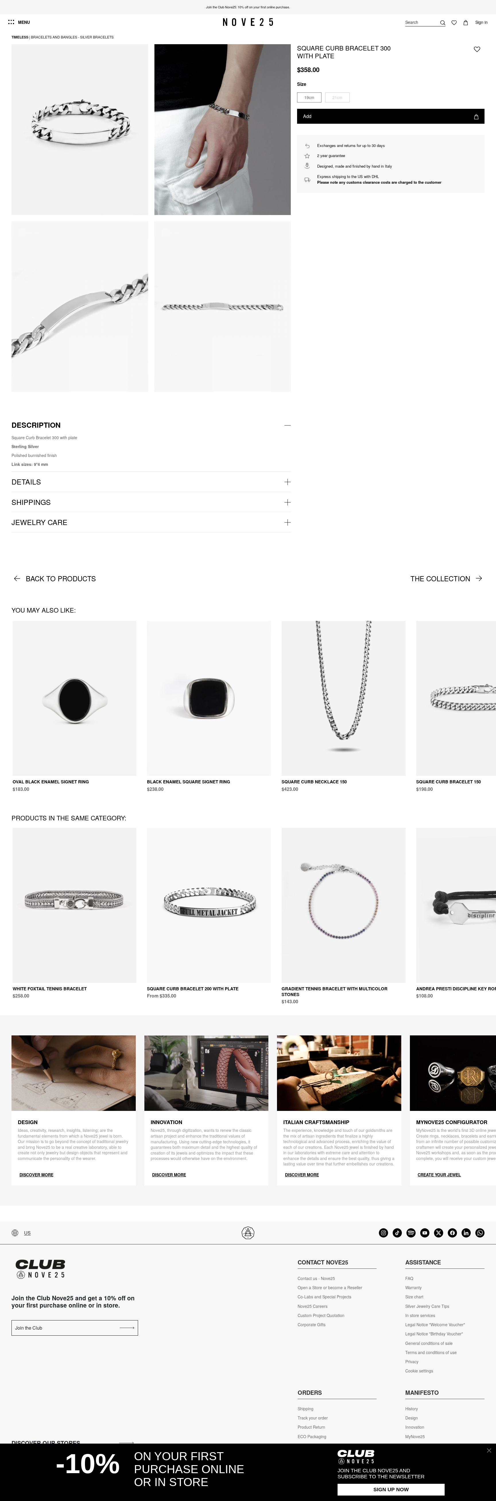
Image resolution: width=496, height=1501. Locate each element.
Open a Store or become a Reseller (330, 1287)
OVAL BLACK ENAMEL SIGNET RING (51, 782)
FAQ (409, 1278)
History (411, 1408)
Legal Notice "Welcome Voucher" (435, 1324)
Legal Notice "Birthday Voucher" (434, 1334)
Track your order (313, 1418)
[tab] (151, 425)
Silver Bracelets (97, 36)
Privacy (411, 1361)
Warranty (413, 1287)
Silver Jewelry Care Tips (427, 1306)
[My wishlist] (454, 22)
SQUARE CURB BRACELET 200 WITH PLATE (193, 988)
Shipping (305, 1408)
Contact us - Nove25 (316, 1278)
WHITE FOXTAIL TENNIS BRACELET (50, 988)
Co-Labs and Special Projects (324, 1296)
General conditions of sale (429, 1343)
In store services (420, 1315)
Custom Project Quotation (321, 1315)
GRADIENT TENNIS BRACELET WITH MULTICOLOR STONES (335, 991)
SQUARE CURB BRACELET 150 (448, 782)
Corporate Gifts (312, 1324)
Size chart (414, 1296)
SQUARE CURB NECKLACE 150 (314, 782)
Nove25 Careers (313, 1306)
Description (36, 425)
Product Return (311, 1427)
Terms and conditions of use (431, 1352)
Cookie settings (419, 1371)
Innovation (414, 1427)
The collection (440, 578)
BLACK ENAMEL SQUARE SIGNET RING (188, 782)
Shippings (31, 502)
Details (26, 481)
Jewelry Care (39, 522)
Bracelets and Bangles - (55, 36)
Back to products (61, 578)
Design (411, 1418)
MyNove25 (415, 1436)
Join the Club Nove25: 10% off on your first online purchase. (248, 7)
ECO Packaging (312, 1436)
